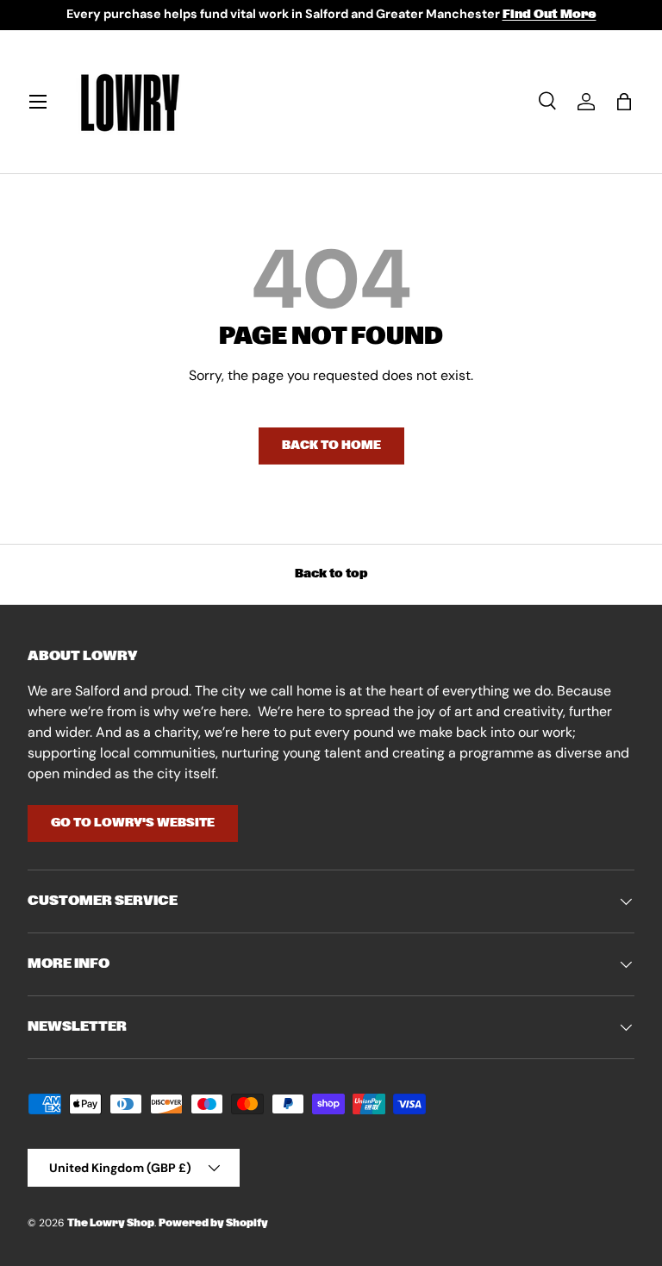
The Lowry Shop (110, 1223)
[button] (624, 102)
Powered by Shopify (213, 1223)
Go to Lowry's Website (133, 823)
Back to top (331, 574)
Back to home (331, 445)
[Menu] (38, 102)
